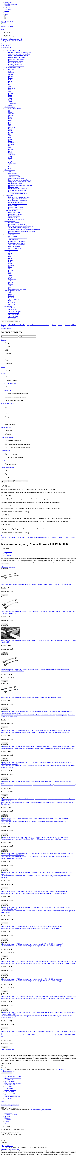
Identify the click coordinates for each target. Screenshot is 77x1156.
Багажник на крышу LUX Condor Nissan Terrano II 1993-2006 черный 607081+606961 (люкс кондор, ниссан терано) (38, 963)
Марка (3, 367)
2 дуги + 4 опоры (11, 454)
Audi (9, 71)
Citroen (10, 74)
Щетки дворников (10, 210)
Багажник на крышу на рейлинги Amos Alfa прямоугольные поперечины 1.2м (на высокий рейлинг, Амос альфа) (37, 748)
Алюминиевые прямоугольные (16, 397)
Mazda (10, 139)
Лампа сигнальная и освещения (18, 227)
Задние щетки (12, 217)
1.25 (7, 414)
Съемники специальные (16, 202)
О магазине (8, 2)
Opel (9, 91)
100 (7, 477)
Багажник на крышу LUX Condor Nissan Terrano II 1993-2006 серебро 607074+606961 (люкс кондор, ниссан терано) (38, 998)
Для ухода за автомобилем (16, 243)
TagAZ (10, 159)
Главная (3, 325)
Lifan (9, 137)
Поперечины (10, 387)
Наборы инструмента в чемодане (18, 197)
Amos (8, 343)
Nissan (10, 90)
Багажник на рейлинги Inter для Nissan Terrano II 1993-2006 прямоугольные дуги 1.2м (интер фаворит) (33, 893)
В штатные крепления (13, 440)
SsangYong (11, 154)
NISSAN (11, 296)
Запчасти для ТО (13, 316)
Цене (6, 553)
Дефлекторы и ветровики (13, 108)
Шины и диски (13, 187)
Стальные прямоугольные (14, 400)
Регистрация (9, 21)
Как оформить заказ (11, 4)
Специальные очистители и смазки (19, 182)
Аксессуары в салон (14, 248)
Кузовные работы (14, 205)
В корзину (4, 595)
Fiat (9, 122)
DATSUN (11, 297)
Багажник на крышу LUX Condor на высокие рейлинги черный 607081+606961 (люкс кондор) (31, 946)
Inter (7, 357)
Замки (3, 461)
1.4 (7, 420)
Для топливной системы (16, 178)
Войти (3, 21)
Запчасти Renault (13, 313)
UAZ (9, 166)
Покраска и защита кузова (16, 192)
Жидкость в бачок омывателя (17, 193)
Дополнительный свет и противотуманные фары (24, 229)
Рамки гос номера (14, 246)
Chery (10, 105)
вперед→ (12, 567)
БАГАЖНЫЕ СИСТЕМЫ (13, 50)
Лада (9, 86)
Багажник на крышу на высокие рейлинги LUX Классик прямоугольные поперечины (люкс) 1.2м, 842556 (35, 732)
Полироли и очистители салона (18, 188)
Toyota (10, 101)
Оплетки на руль (10, 107)
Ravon (10, 95)
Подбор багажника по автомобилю (19, 52)
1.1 (7, 407)
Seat (9, 273)
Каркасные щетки (14, 212)
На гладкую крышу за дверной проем (18, 447)
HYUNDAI (11, 302)
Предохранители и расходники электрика (21, 231)
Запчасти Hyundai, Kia (15, 311)
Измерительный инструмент (17, 209)
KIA (9, 262)
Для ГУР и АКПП (14, 176)
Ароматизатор (12, 236)
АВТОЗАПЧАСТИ (14, 308)
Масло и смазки (10, 170)
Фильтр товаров (6, 328)
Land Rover (11, 88)
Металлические (11, 464)
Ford (9, 79)
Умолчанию (8, 552)
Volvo (10, 280)
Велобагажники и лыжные (16, 57)
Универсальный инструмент (17, 199)
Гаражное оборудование (16, 207)
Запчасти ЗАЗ (12, 309)
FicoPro (8, 353)
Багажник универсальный (16, 59)
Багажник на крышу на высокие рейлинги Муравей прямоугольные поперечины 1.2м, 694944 (31, 697)
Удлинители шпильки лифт (17, 289)
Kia (9, 84)
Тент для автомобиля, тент (16, 245)
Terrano (60, 325)
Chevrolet (11, 73)
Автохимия (8, 171)
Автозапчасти (9, 306)
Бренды (3, 340)
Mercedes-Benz (13, 142)
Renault (10, 96)
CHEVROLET (12, 304)
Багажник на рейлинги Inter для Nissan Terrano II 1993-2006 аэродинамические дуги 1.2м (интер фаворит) (34, 839)
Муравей (9, 363)
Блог (6, 12)
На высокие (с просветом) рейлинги (18, 444)
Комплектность (6, 451)
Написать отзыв (6, 536)
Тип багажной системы (8, 383)
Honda (10, 81)
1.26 (7, 417)
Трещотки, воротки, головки (17, 204)
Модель (3, 373)
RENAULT (11, 294)
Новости (7, 7)
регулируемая (10, 424)
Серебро (9, 430)
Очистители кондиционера (17, 190)
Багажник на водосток (15, 61)
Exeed (10, 120)
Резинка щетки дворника (16, 219)
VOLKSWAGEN (13, 299)
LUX (8, 360)
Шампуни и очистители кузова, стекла (20, 185)
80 (7, 471)
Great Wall (11, 127)
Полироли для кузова (15, 183)
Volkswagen (12, 103)
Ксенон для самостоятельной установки (21, 226)
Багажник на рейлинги (15, 62)
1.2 (7, 410)
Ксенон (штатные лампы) (16, 224)
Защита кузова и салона (12, 291)
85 (7, 474)
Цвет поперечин (6, 427)
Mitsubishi (11, 144)
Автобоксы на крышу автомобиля (19, 54)
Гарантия (7, 6)
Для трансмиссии (13, 175)
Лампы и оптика (10, 221)
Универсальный (11, 380)
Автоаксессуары (10, 234)
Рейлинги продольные (15, 64)
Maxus (10, 141)
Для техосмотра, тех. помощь (17, 238)
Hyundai (10, 83)
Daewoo (10, 76)
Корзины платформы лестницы (18, 55)
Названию (8, 555)
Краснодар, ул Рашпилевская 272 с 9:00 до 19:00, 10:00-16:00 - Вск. (11, 40)
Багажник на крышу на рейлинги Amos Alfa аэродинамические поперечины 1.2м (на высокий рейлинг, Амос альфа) (38, 785)
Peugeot (10, 93)
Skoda (10, 98)
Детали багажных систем (16, 66)
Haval (10, 129)
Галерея (7, 14)
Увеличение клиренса (11, 250)
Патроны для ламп (14, 233)
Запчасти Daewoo (14, 314)
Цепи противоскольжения (13, 67)
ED (7, 350)
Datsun (10, 78)
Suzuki (10, 100)
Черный (8, 434)
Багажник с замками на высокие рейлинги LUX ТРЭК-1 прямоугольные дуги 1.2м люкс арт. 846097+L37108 (36, 584)
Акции (7, 11)
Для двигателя (12, 173)
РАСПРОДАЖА (13, 318)
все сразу (6, 567)
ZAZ (9, 164)
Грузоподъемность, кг (8, 467)
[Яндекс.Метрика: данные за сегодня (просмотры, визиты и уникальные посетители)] (7, 1146)
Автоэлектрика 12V (14, 239)
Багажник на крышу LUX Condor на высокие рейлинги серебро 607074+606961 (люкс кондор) (31, 981)
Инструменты (9, 195)
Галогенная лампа (14, 222)
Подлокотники (9, 69)
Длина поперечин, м (7, 403)
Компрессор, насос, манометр (17, 241)
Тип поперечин (6, 390)
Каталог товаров (6, 47)
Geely (10, 125)
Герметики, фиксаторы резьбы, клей (19, 180)
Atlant (8, 346)
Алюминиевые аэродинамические (17, 393)
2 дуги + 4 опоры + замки (14, 457)
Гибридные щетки (14, 216)
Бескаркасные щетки (15, 214)
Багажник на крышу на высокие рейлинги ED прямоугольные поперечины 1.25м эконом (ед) (31, 928)
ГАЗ (9, 168)
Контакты (8, 9)
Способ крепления (7, 437)
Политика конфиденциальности (41, 1109)
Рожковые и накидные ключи (17, 200)
